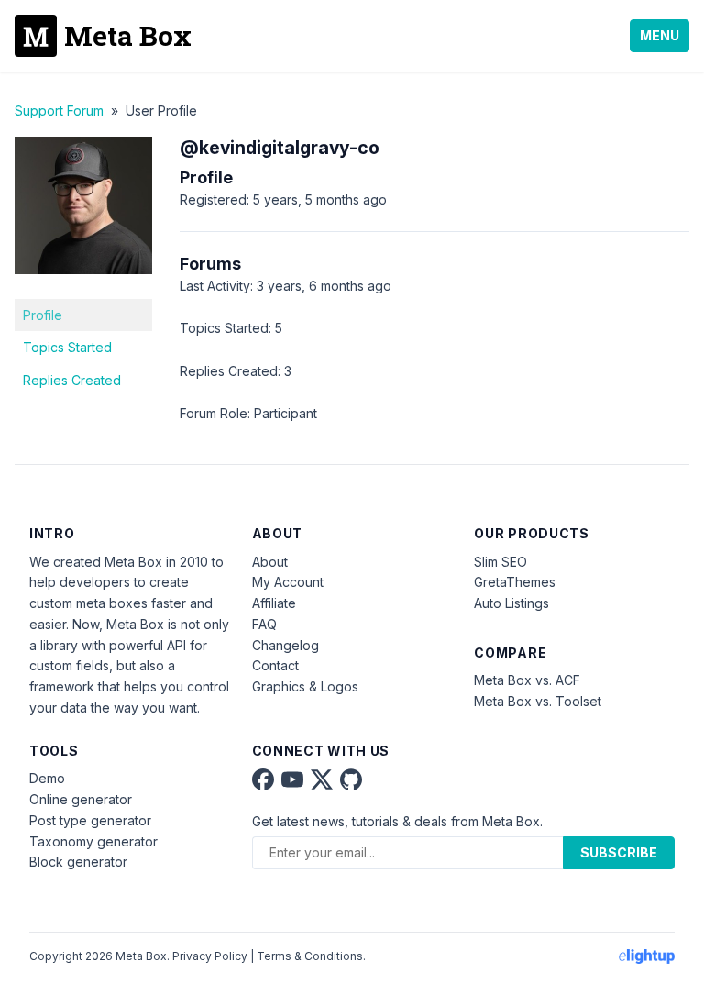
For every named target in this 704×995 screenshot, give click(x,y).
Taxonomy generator (93, 841)
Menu (659, 35)
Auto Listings (511, 603)
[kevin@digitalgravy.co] (83, 287)
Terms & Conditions (310, 956)
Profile (42, 315)
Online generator (80, 799)
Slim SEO (500, 561)
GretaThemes (515, 582)
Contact (275, 665)
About (270, 561)
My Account (288, 582)
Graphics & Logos (305, 686)
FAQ (264, 624)
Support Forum (59, 110)
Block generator (78, 861)
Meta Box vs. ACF (527, 680)
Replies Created (72, 380)
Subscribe (618, 852)
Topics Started (67, 347)
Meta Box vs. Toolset (537, 701)
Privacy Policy (210, 956)
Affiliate (274, 603)
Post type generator (90, 820)
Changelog (285, 645)
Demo (47, 778)
